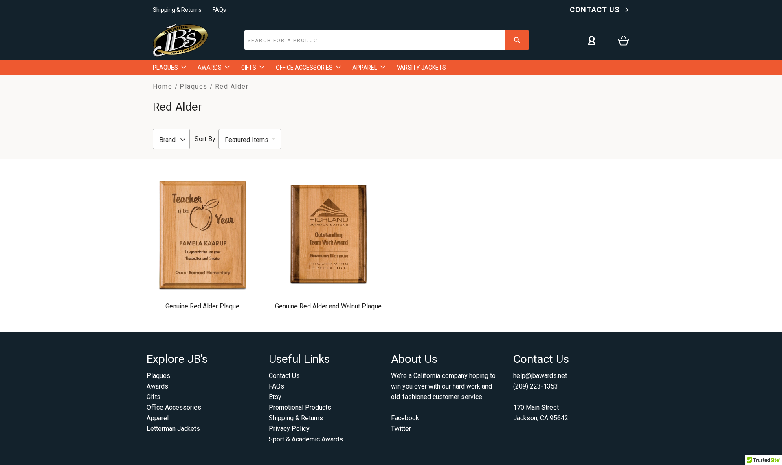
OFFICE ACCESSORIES (304, 67)
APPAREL (364, 67)
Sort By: (206, 139)
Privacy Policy (289, 428)
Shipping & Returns (177, 10)
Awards (157, 386)
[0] (618, 40)
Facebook (405, 418)
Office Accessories (174, 407)
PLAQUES (165, 67)
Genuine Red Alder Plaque (202, 306)
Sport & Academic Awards (306, 439)
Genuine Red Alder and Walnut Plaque (328, 306)
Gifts (153, 397)
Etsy (275, 397)
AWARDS (210, 67)
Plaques (158, 376)
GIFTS (248, 67)
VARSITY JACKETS (421, 67)
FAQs (219, 10)
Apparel (158, 418)
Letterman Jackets (173, 428)
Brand (168, 140)
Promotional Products (300, 407)
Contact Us (284, 376)
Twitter (401, 428)
